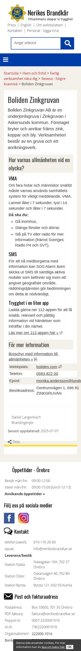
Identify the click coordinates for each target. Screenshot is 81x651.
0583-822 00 (47, 374)
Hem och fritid (34, 73)
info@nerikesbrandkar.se (52, 548)
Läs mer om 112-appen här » (36, 333)
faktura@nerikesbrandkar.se (53, 613)
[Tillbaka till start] (17, 20)
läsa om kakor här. (53, 647)
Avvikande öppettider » (25, 493)
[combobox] (35, 43)
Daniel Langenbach (26, 417)
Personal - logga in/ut (43, 30)
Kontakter (15, 30)
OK (70, 647)
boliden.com (46, 367)
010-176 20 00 (44, 542)
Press (12, 25)
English (26, 25)
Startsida (11, 73)
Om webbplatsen (49, 25)
